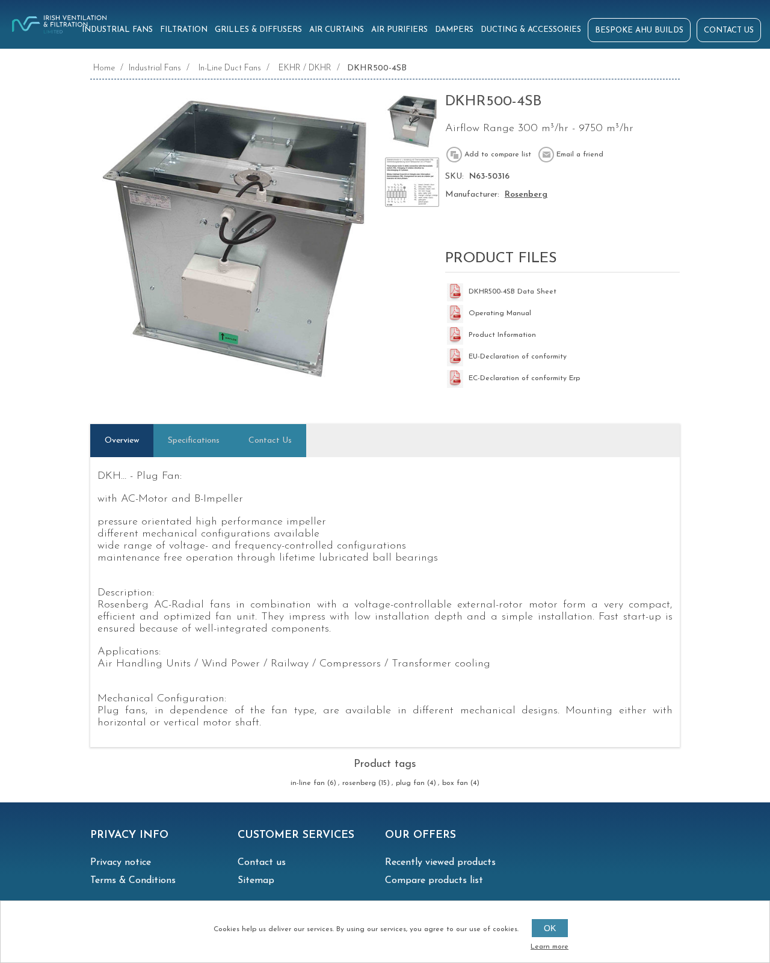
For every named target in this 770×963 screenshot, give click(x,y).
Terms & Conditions (133, 880)
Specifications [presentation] (194, 440)
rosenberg (359, 783)
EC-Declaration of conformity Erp (524, 378)
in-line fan (308, 783)
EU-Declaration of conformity (518, 356)
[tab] (121, 440)
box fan (455, 783)
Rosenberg (526, 194)
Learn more (549, 946)
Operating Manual (500, 313)
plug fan (410, 783)
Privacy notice (120, 862)
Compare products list (434, 880)
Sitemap (256, 880)
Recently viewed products (440, 862)
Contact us (262, 862)
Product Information (502, 335)
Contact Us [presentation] (270, 440)
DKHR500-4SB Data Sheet (512, 291)
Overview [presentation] (122, 440)
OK (550, 928)
